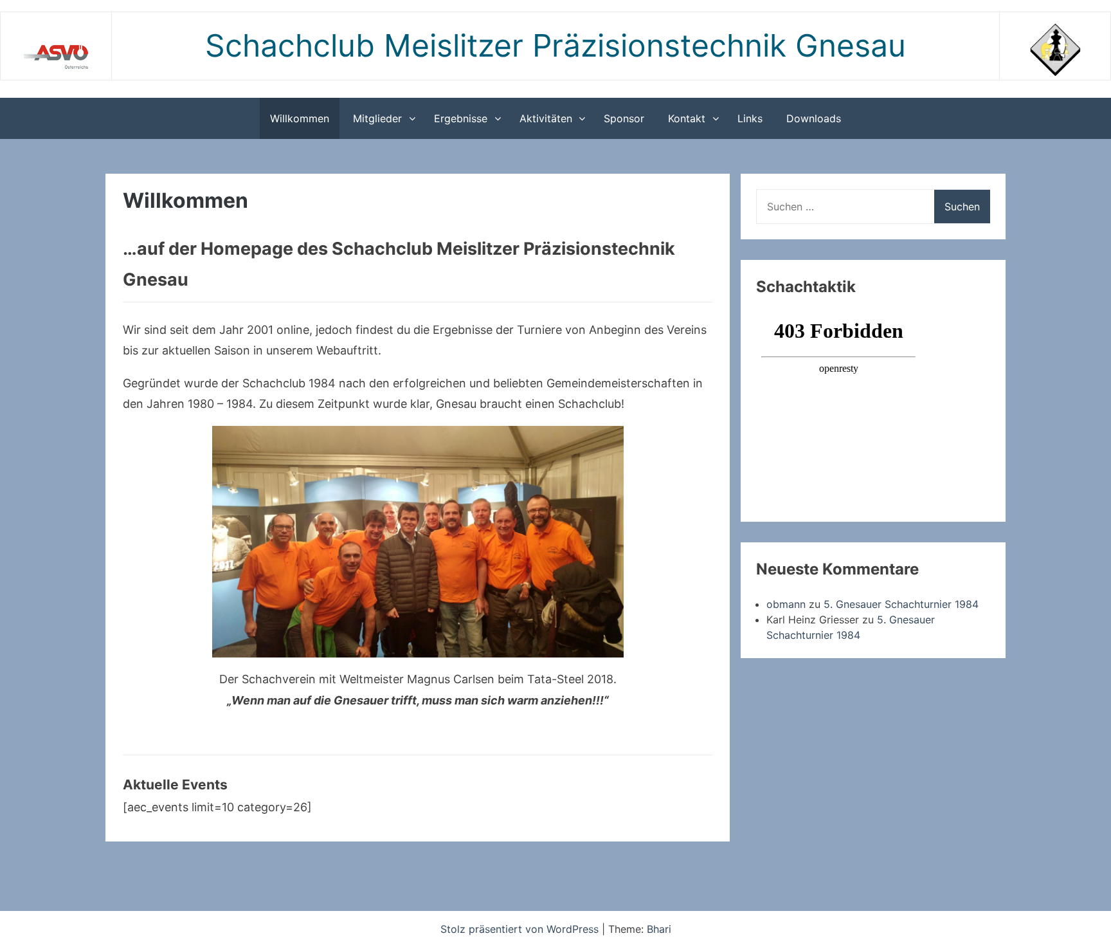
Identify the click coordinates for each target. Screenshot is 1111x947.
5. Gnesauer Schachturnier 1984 (901, 604)
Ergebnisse (460, 118)
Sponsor (624, 118)
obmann (786, 604)
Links (750, 118)
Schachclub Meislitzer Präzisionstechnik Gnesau (555, 45)
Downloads (813, 118)
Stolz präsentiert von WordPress (521, 929)
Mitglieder (377, 118)
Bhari (659, 929)
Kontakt (686, 118)
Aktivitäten (545, 118)
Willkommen (299, 118)
